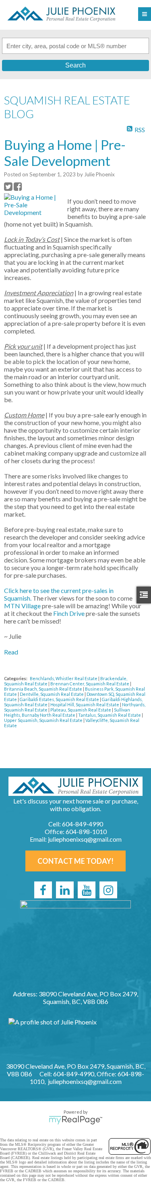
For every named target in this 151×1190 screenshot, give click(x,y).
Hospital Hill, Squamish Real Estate (85, 704)
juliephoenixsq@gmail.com (85, 839)
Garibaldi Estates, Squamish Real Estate (60, 699)
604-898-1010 (86, 831)
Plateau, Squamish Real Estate (81, 709)
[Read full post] (32, 204)
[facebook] (43, 889)
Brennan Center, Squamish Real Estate (90, 683)
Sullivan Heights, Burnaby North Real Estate (67, 712)
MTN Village (22, 605)
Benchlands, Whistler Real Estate (64, 678)
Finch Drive (69, 613)
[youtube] (86, 889)
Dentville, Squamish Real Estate (52, 694)
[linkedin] (65, 889)
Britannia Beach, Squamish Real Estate (43, 688)
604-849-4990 (82, 824)
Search (75, 65)
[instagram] (108, 889)
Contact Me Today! (75, 861)
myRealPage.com (75, 1120)
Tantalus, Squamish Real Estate (110, 715)
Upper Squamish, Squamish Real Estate (43, 720)
